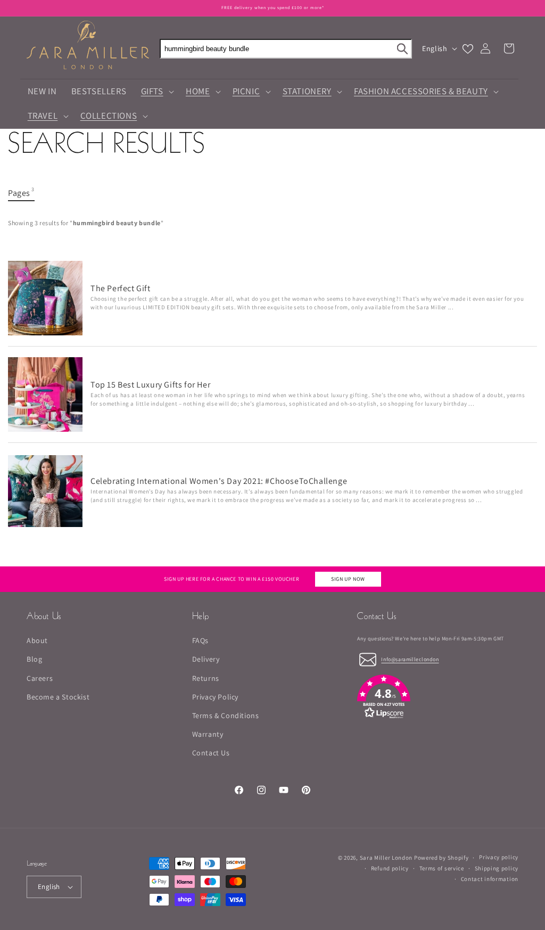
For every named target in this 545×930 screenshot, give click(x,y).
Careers (40, 678)
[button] (156, 91)
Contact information (489, 879)
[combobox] (286, 49)
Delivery (206, 659)
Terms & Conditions (225, 715)
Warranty (208, 734)
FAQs (200, 640)
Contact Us (211, 753)
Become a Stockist (58, 697)
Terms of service (441, 868)
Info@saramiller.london (410, 659)
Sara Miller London (386, 857)
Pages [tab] (21, 192)
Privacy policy (498, 857)
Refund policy (390, 868)
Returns (205, 678)
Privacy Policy (215, 697)
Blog (34, 659)
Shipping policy (497, 868)
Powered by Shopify (441, 857)
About (37, 640)
